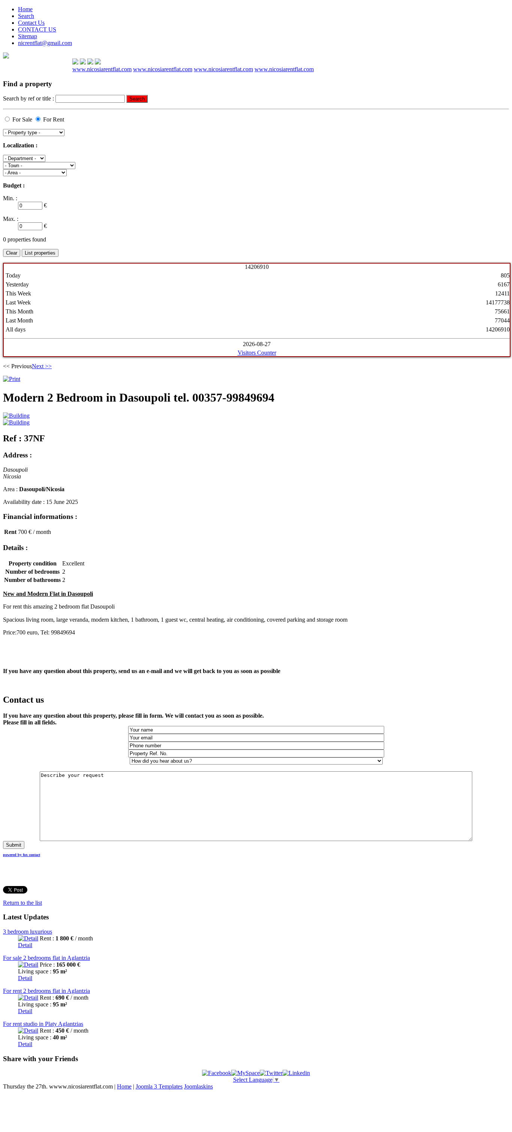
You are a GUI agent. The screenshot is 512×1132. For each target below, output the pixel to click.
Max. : (10, 219)
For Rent (53, 119)
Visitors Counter (257, 352)
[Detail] (28, 938)
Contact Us (31, 22)
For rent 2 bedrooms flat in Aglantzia (46, 991)
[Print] (11, 379)
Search (26, 16)
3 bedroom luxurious (27, 931)
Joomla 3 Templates (159, 1086)
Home (25, 9)
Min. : (10, 198)
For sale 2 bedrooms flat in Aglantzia (46, 958)
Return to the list (22, 903)
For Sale (22, 119)
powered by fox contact (21, 855)
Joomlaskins (198, 1086)
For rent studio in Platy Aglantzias (43, 1024)
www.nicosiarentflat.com (102, 69)
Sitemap (27, 36)
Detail (25, 945)
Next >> (42, 366)
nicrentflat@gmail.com (45, 43)
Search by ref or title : (29, 98)
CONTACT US (37, 29)
